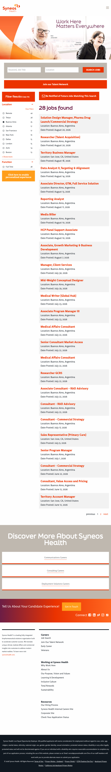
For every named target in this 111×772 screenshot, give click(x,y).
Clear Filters (29, 109)
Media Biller (48, 214)
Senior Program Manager (56, 450)
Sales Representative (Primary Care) (63, 435)
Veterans (45, 650)
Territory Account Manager (58, 496)
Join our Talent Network (55, 84)
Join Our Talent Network (52, 642)
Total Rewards (47, 686)
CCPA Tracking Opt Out (85, 761)
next (105, 514)
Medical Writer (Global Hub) (58, 296)
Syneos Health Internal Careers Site (57, 709)
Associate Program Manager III (60, 311)
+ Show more (7, 157)
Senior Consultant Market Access (62, 342)
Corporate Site (47, 713)
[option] (55, 38)
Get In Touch (71, 606)
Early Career (46, 646)
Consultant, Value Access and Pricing (64, 481)
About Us (45, 669)
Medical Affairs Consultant (58, 326)
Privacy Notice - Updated (54, 761)
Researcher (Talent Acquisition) (60, 137)
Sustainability (47, 690)
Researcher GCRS (51, 373)
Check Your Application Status (55, 717)
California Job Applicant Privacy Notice (58, 766)
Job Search (46, 638)
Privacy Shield (70, 761)
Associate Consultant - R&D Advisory (64, 388)
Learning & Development (52, 678)
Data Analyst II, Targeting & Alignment (65, 168)
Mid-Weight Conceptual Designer (62, 280)
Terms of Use (39, 761)
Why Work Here (48, 665)
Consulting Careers (55, 570)
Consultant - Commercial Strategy (62, 419)
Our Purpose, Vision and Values (55, 674)
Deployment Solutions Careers (55, 583)
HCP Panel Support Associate (59, 230)
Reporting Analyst (52, 199)
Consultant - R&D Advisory (58, 404)
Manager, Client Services (56, 265)
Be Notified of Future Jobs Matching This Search (71, 95)
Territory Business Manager (58, 152)
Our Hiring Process (49, 705)
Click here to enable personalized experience (18, 176)
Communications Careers (55, 557)
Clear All (26, 97)
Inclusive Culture (48, 682)
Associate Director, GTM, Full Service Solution (70, 183)
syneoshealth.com (8, 655)
